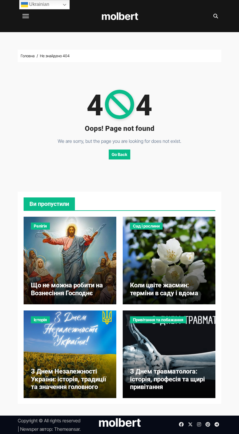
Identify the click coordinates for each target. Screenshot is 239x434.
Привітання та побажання (158, 319)
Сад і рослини (146, 225)
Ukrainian (38, 4)
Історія (40, 319)
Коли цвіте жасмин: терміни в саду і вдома (164, 289)
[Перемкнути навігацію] (26, 16)
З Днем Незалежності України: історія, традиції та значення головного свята (68, 383)
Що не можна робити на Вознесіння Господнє (67, 289)
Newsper (29, 429)
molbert (119, 16)
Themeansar (67, 429)
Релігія (40, 225)
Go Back (119, 154)
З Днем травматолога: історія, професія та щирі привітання (167, 379)
